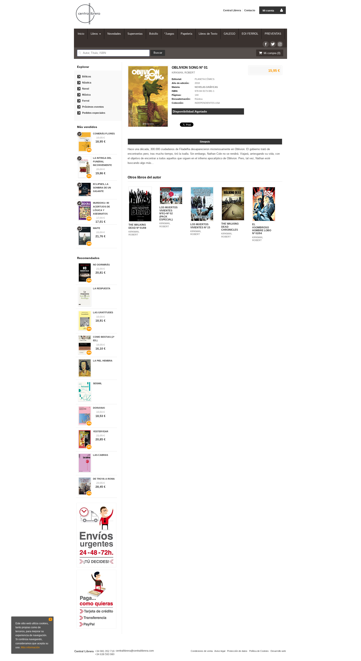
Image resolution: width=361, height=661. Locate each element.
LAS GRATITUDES (103, 312)
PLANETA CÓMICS (204, 79)
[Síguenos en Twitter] (273, 44)
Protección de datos (237, 651)
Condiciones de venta (202, 651)
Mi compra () (271, 53)
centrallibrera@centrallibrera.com (135, 650)
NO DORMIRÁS (101, 264)
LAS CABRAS (100, 455)
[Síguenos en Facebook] (266, 44)
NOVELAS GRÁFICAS (206, 87)
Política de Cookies (259, 651)
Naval (85, 88)
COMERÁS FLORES (104, 133)
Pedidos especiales (93, 112)
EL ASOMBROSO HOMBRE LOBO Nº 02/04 (261, 229)
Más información (30, 647)
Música (86, 94)
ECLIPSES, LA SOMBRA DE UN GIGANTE (102, 187)
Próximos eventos (93, 106)
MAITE (96, 228)
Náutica (86, 82)
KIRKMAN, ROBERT (183, 72)
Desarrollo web (278, 651)
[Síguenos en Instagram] (280, 44)
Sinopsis (205, 141)
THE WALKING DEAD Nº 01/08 (137, 226)
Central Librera (232, 10)
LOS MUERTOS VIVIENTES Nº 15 (200, 226)
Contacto (249, 10)
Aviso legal (219, 651)
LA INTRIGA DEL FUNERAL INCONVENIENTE (102, 161)
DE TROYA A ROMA (104, 479)
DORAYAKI (99, 408)
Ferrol (85, 100)
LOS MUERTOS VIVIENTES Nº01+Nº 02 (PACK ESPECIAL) (168, 213)
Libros (95, 33)
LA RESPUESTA (101, 288)
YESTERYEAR (100, 431)
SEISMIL (97, 383)
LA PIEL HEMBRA (102, 360)
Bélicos (86, 76)
